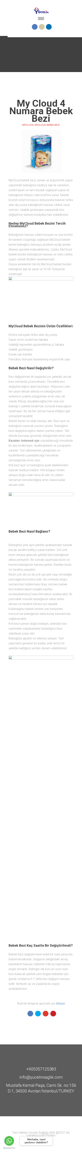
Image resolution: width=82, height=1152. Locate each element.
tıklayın (60, 1003)
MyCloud (28, 124)
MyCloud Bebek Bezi (47, 124)
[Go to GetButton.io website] (9, 1148)
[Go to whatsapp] (9, 1141)
